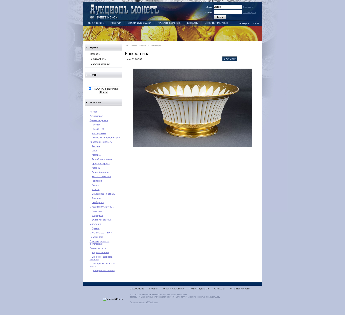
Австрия (96, 146)
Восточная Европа (101, 176)
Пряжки (96, 228)
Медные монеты (100, 252)
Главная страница (138, 45)
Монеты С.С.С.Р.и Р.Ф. (101, 232)
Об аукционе (96, 23)
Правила (116, 23)
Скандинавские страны (104, 194)
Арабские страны (101, 163)
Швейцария (98, 202)
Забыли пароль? (249, 13)
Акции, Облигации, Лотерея (106, 137)
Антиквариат (96, 116)
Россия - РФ (98, 129)
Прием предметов (169, 23)
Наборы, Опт (96, 237)
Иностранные (99, 133)
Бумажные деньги (99, 120)
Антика (93, 112)
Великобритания (100, 172)
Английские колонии (102, 159)
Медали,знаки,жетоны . (102, 207)
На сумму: (95, 59)
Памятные (97, 211)
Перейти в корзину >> (101, 64)
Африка (96, 168)
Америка (96, 155)
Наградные (97, 215)
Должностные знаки (102, 220)
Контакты (192, 23)
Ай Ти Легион (152, 302)
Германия (97, 181)
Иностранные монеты (101, 142)
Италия (96, 189)
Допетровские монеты (103, 270)
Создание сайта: (137, 302)
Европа (95, 185)
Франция (96, 198)
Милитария (95, 224)
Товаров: (94, 54)
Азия (94, 150)
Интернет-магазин (216, 23)
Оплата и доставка (139, 23)
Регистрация (248, 7)
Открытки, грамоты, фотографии (100, 242)
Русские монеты (98, 248)
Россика (96, 124)
